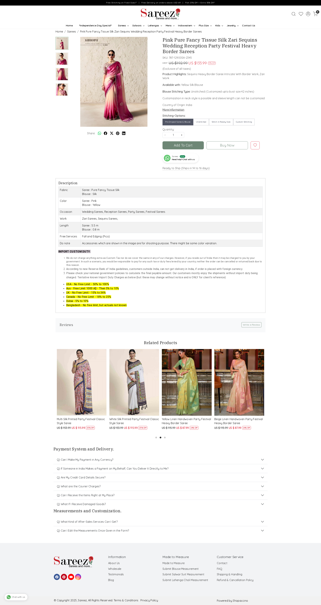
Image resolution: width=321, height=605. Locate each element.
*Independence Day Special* (95, 25)
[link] (293, 14)
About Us (114, 563)
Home (69, 25)
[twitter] (112, 133)
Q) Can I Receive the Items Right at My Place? (86, 495)
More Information (173, 109)
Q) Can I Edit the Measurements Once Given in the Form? (93, 530)
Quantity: (168, 129)
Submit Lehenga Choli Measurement (185, 580)
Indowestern (185, 25)
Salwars (136, 25)
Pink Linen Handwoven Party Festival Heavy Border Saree (80, 421)
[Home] (160, 14)
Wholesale (114, 568)
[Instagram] (77, 575)
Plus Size (204, 25)
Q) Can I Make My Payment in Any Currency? (85, 459)
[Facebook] (56, 575)
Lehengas (153, 25)
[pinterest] (118, 133)
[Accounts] (308, 14)
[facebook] (105, 133)
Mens (169, 25)
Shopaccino (240, 600)
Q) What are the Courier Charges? (79, 486)
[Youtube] (70, 575)
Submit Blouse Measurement (181, 568)
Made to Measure (174, 563)
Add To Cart (183, 145)
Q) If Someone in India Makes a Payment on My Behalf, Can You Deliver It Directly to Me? (112, 468)
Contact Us (248, 25)
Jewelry (231, 25)
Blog (111, 580)
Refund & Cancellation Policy (235, 580)
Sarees (122, 25)
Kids (217, 25)
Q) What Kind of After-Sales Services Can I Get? (87, 521)
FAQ (219, 568)
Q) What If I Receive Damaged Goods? (81, 504)
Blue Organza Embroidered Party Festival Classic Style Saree (183, 421)
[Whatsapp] (99, 133)
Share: (91, 133)
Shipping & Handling (229, 574)
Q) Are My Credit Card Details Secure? (81, 477)
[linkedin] (124, 133)
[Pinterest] (63, 575)
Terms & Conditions (126, 600)
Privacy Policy (149, 600)
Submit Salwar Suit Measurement (183, 574)
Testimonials (116, 574)
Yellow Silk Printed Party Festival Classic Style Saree (234, 421)
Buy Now (227, 145)
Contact (222, 563)
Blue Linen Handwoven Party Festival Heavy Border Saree (132, 421)
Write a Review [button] (251, 324)
